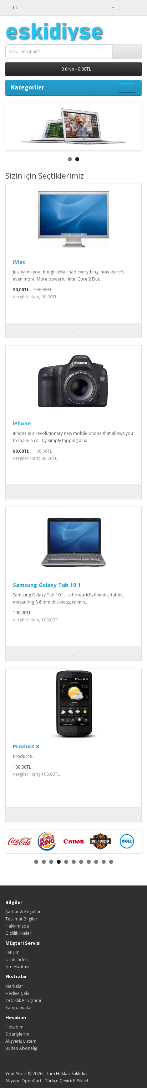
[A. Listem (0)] (120, 7)
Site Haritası (17, 967)
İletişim (12, 952)
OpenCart (31, 1081)
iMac (19, 261)
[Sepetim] (128, 7)
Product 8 (26, 746)
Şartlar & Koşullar (23, 912)
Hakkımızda (17, 926)
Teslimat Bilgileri (22, 919)
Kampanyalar (18, 1008)
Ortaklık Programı (23, 1000)
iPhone (22, 423)
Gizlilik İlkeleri (18, 933)
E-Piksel (80, 1081)
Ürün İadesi (17, 959)
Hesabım (14, 1027)
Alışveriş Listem (20, 1041)
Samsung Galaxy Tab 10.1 (47, 584)
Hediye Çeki (17, 993)
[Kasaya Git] (136, 7)
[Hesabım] (110, 7)
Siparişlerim (17, 1034)
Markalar (14, 986)
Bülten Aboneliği (22, 1048)
